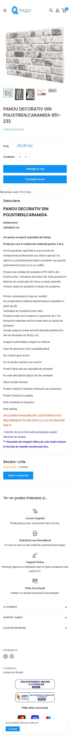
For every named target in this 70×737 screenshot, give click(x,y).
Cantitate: (9, 156)
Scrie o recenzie (18, 475)
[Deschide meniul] (5, 10)
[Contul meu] (57, 10)
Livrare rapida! (13, 129)
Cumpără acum (35, 179)
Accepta (12, 729)
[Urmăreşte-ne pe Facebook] (5, 656)
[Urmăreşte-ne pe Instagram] (11, 656)
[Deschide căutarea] (51, 10)
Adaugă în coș (35, 168)
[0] (64, 10)
